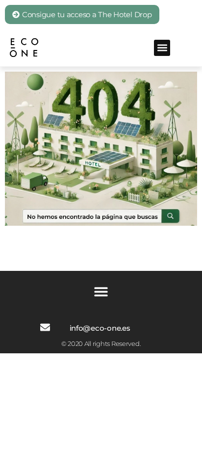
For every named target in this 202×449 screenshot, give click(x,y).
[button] (162, 48)
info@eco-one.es (100, 328)
